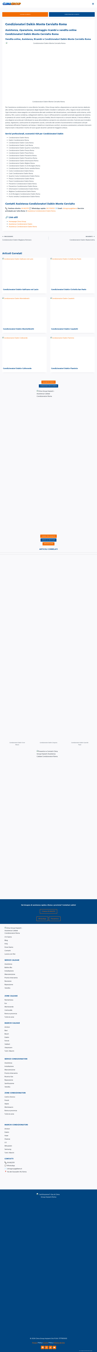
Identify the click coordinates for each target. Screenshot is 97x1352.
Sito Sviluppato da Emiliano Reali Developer (85, 1350)
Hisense (7, 1139)
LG (6, 1142)
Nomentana (9, 1000)
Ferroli (7, 1041)
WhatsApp (42, 919)
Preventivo (55, 919)
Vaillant (7, 1044)
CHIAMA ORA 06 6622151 (48, 536)
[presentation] (24, 272)
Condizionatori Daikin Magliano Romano (16, 238)
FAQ (6, 944)
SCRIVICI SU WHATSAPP (48, 540)
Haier (6, 1135)
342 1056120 (50, 208)
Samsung (8, 1149)
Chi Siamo (8, 937)
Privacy (34, 1343)
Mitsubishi (8, 1146)
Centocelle (8, 1010)
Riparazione (9, 984)
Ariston (7, 1027)
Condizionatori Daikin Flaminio (64, 368)
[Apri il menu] (93, 3)
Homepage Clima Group (17, 221)
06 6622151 (25, 208)
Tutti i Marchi (9, 1051)
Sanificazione (9, 1083)
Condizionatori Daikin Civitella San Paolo (68, 289)
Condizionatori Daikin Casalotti (64, 329)
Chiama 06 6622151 (48, 911)
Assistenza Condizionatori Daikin (20, 224)
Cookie (45, 1343)
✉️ (13, 1169)
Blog (6, 940)
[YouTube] (54, 1347)
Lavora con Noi (10, 954)
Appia (7, 1104)
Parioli (7, 1100)
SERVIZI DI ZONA (48, 544)
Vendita (7, 988)
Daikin (7, 1037)
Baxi (6, 1030)
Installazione (9, 971)
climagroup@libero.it (70, 208)
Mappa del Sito (59, 1343)
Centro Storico (10, 1097)
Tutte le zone (9, 1017)
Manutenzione (10, 974)
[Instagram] (46, 1347)
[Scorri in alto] (93, 1341)
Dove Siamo (9, 947)
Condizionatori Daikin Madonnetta (82, 238)
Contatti (8, 950)
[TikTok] (50, 1347)
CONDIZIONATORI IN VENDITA (72, 14)
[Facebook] (42, 1347)
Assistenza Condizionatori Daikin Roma (41, 211)
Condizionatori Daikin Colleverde (17, 368)
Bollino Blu (8, 967)
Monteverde (9, 1007)
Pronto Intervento (11, 978)
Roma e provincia (11, 1013)
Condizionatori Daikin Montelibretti (18, 329)
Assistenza (8, 964)
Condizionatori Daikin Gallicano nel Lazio (20, 289)
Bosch (7, 1034)
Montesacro (9, 1107)
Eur (6, 1003)
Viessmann (8, 1047)
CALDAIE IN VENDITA (25, 14)
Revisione (8, 981)
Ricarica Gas (9, 1076)
